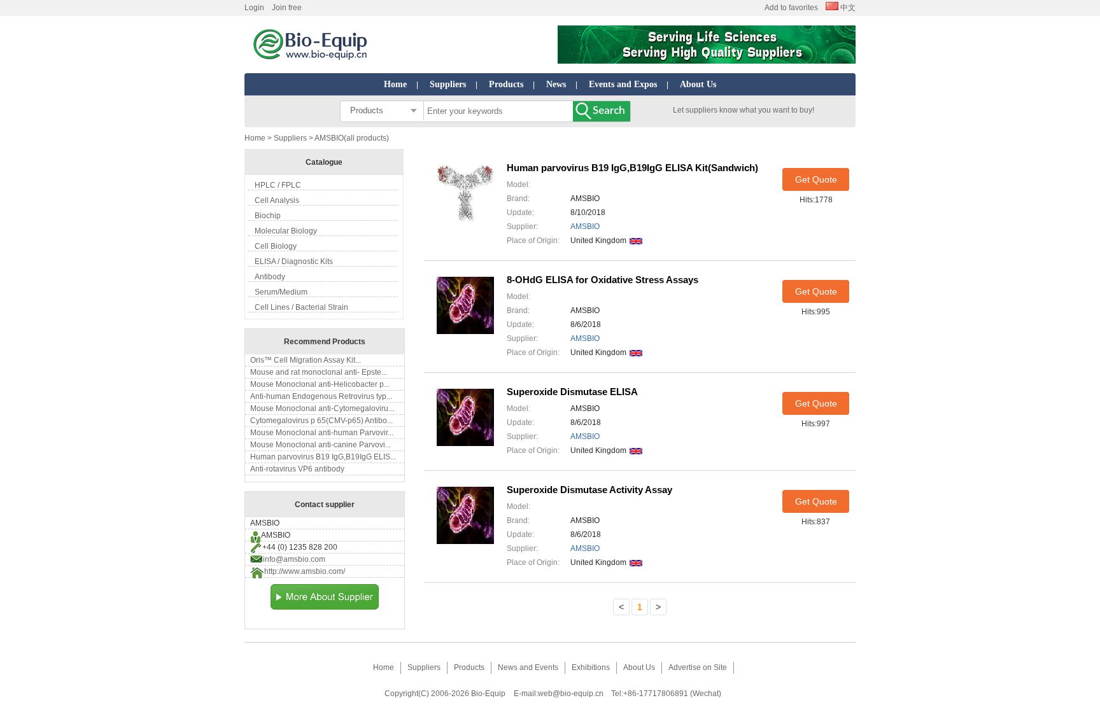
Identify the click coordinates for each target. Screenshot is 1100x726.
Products (506, 84)
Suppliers (448, 84)
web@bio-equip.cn (570, 693)
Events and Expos (623, 84)
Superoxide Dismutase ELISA (572, 391)
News (556, 84)
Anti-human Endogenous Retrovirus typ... (321, 396)
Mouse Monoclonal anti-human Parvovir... (321, 432)
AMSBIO (585, 226)
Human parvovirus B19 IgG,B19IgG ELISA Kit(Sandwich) (632, 167)
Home (395, 84)
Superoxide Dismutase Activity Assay (589, 489)
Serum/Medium (281, 292)
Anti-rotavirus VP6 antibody (297, 468)
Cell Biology (276, 246)
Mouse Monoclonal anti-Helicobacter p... (320, 384)
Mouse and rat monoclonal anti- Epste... (318, 372)
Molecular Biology (286, 231)
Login (254, 7)
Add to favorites (791, 7)
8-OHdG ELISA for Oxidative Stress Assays (602, 279)
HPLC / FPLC (278, 185)
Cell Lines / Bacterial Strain (301, 307)
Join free (287, 7)
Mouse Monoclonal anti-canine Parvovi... (320, 444)
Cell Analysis (277, 200)
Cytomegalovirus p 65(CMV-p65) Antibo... (321, 420)
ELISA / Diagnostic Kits (294, 261)
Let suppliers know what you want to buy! (743, 110)
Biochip (268, 215)
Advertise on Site (697, 667)
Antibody (270, 276)
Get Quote (816, 179)
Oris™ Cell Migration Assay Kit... (305, 360)
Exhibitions (591, 667)
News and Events (528, 667)
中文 (847, 7)
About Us (698, 84)
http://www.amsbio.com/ (304, 571)
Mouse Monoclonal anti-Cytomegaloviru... (322, 408)
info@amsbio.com (294, 559)
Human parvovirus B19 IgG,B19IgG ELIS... (323, 456)
